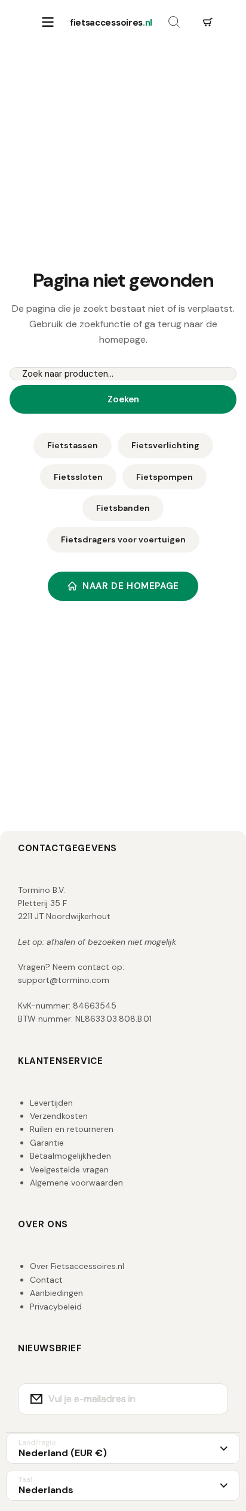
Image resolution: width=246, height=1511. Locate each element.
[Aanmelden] (211, 1398)
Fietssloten (78, 476)
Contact (46, 1279)
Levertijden (51, 1102)
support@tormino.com (63, 980)
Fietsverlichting (165, 445)
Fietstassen (72, 445)
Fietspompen (164, 476)
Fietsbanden (123, 507)
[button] (208, 23)
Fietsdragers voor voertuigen (123, 539)
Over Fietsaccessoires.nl (77, 1266)
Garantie (47, 1142)
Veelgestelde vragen (69, 1169)
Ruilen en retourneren (71, 1129)
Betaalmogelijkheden (70, 1155)
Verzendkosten (59, 1115)
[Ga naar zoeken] (174, 23)
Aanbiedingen (56, 1292)
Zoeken (123, 399)
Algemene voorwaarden (76, 1182)
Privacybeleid (56, 1306)
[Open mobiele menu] (48, 23)
